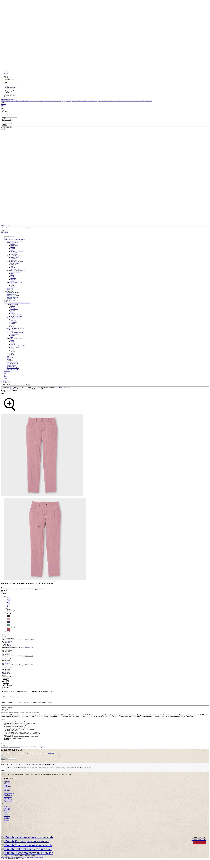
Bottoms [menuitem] (9, 241)
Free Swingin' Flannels (13, 295)
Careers (6, 814)
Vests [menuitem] (11, 266)
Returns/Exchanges (9, 793)
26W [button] (8, 605)
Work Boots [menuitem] (13, 284)
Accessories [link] (17, 270)
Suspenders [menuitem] (13, 278)
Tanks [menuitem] (12, 307)
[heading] (106, 539)
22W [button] (8, 602)
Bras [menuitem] (11, 331)
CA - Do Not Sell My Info (31, 857)
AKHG (5, 812)
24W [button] (8, 603)
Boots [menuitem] (12, 340)
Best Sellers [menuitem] (10, 289)
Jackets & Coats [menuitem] (14, 263)
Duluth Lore (7, 816)
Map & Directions (6, 645)
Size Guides (7, 794)
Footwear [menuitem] (9, 282)
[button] (8, 617)
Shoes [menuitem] (12, 285)
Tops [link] (11, 304)
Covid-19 (6, 820)
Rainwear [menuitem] (13, 264)
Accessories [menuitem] (10, 270)
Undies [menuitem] (12, 329)
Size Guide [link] (7, 631)
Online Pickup (7, 786)
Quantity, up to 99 (6, 676)
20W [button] (8, 600)
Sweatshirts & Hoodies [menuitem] (16, 316)
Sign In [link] (6, 73)
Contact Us (7, 781)
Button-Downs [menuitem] (14, 245)
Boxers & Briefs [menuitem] (14, 257)
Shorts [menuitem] (12, 326)
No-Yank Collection (12, 362)
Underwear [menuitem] (10, 255)
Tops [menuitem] (8, 304)
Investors (6, 818)
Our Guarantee (8, 799)
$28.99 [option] (13, 627)
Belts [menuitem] (11, 273)
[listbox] (108, 614)
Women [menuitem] (13, 300)
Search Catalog (6, 228)
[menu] (105, 35)
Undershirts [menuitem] (13, 258)
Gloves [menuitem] (12, 276)
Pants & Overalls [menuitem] (14, 269)
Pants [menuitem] (11, 319)
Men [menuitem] (12, 236)
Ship (5, 636)
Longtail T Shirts (11, 294)
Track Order (7, 782)
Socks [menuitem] (12, 281)
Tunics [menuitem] (12, 312)
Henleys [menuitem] (12, 248)
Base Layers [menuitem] (13, 260)
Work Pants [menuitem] (13, 320)
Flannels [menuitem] (12, 247)
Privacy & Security (5, 857)
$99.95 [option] (9, 614)
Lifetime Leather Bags (13, 368)
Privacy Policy (58, 387)
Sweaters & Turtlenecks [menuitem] (16, 251)
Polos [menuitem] (11, 250)
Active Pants (16, 388)
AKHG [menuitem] (6, 376)
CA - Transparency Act (17, 857)
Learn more (33, 774)
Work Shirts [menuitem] (13, 254)
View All (19, 241)
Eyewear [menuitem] (12, 279)
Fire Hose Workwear (12, 297)
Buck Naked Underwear (13, 292)
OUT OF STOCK (7, 678)
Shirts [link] (12, 242)
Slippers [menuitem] (12, 286)
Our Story (6, 806)
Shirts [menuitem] (8, 242)
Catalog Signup (8, 795)
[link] (106, 69)
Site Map (41, 857)
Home (2, 388)
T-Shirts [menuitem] (12, 244)
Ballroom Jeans (11, 298)
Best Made (7, 810)
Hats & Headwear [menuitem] (15, 272)
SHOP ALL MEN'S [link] (9, 239)
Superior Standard (8, 801)
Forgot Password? (10, 87)
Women (6, 388)
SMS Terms (7, 790)
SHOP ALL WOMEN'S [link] (10, 303)
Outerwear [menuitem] (10, 261)
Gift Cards (6, 798)
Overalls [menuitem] (12, 323)
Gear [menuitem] (5, 372)
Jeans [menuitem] (11, 325)
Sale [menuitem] (5, 374)
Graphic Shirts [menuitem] (14, 253)
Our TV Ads (7, 817)
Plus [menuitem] (8, 356)
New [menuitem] (5, 375)
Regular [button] (9, 609)
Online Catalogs (8, 797)
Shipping (6, 783)
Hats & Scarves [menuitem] (14, 347)
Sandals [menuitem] (12, 343)
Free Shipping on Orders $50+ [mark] (8, 99)
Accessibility (7, 789)
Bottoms (11, 388)
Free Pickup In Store (9, 638)
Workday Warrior (11, 365)
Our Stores (7, 809)
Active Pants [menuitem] (13, 322)
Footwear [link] (15, 282)
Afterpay (6, 787)
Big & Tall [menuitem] (10, 288)
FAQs (5, 785)
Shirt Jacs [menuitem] (12, 267)
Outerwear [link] (16, 261)
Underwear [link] (16, 255)
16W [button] (8, 597)
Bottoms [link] (14, 241)
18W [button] (8, 599)
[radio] (2, 636)
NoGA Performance (12, 363)
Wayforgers (7, 808)
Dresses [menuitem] (9, 359)
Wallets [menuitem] (12, 275)
